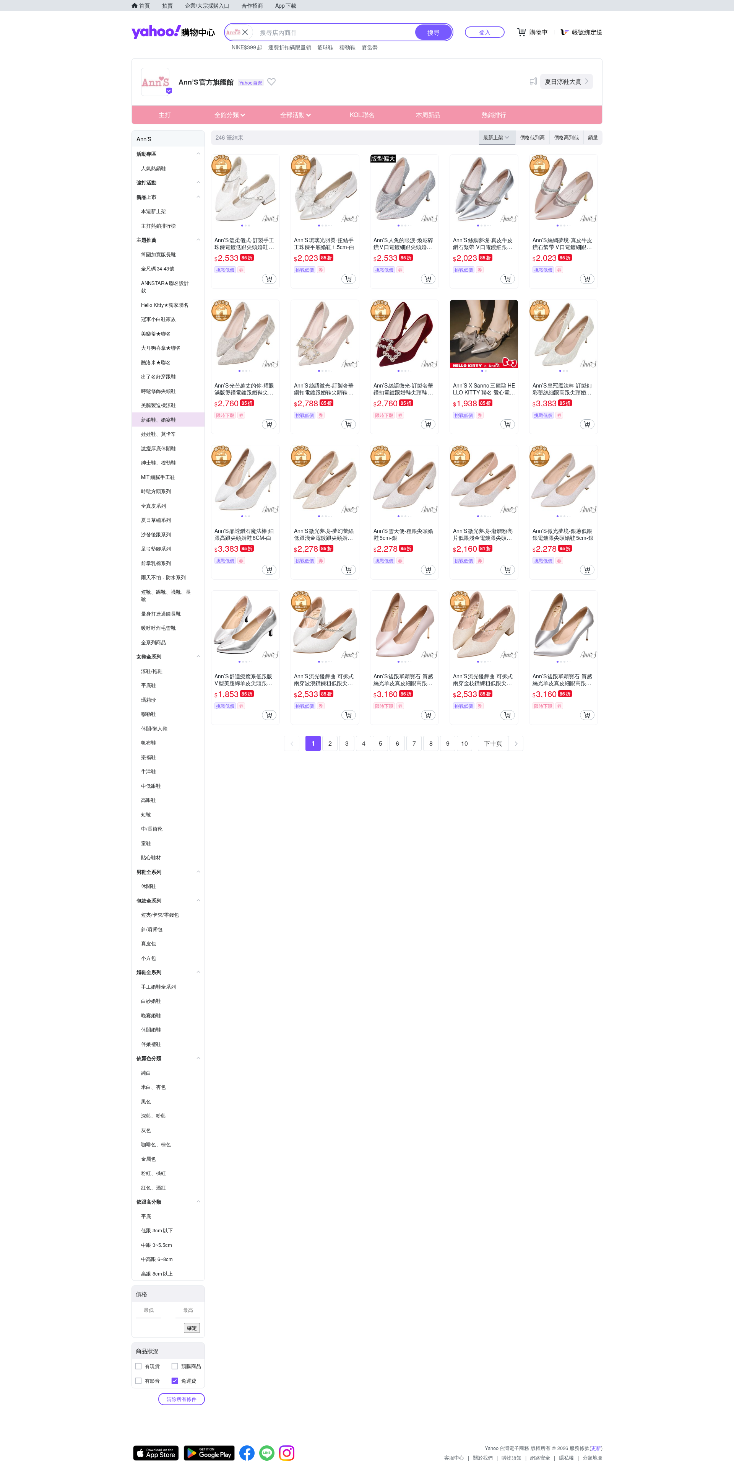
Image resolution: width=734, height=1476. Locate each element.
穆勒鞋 (347, 47)
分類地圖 (592, 1457)
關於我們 (483, 1457)
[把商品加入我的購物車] (269, 279)
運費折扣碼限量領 (289, 47)
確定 (192, 1327)
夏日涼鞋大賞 (563, 81)
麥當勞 (370, 47)
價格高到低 (566, 137)
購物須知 (511, 1457)
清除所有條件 (181, 1399)
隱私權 (566, 1457)
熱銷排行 (494, 114)
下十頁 (493, 743)
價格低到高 (532, 137)
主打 (165, 114)
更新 (596, 1448)
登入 (484, 32)
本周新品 (428, 114)
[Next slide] (274, 188)
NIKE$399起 (247, 47)
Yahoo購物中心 (173, 32)
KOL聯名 (362, 114)
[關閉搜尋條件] (245, 32)
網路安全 (540, 1457)
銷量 (593, 137)
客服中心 (454, 1457)
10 (464, 743)
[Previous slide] (216, 188)
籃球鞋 (325, 47)
